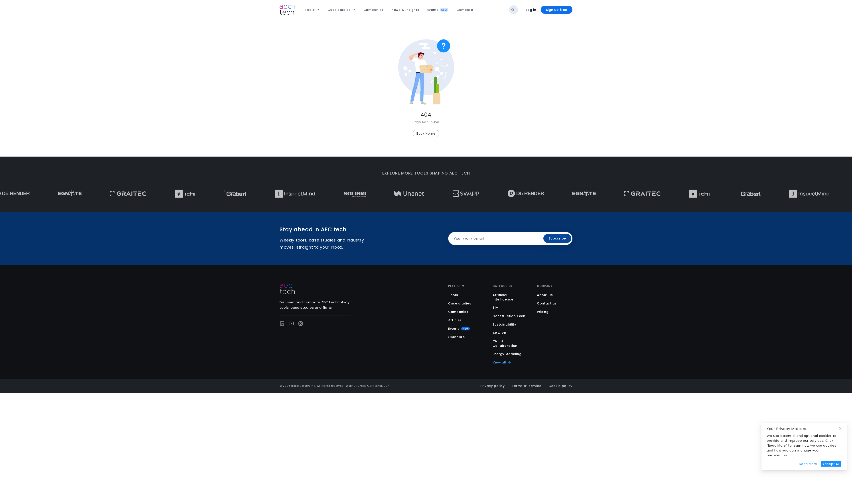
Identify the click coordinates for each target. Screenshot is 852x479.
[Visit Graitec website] (112, 194)
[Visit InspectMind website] (279, 194)
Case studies (459, 303)
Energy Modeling (507, 354)
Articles (455, 320)
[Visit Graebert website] (219, 194)
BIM (496, 307)
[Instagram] (300, 323)
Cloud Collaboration (505, 343)
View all (499, 362)
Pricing (543, 312)
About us (545, 295)
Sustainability (504, 324)
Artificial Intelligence (503, 297)
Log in (531, 10)
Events (458, 328)
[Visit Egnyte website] (54, 194)
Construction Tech (509, 316)
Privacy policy (492, 386)
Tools (453, 295)
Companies (458, 312)
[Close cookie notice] (840, 428)
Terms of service (526, 386)
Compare (456, 337)
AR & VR (499, 333)
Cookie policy (560, 386)
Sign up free (556, 10)
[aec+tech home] (288, 10)
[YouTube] (291, 323)
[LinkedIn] (282, 323)
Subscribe (557, 238)
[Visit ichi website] (169, 194)
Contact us (547, 303)
